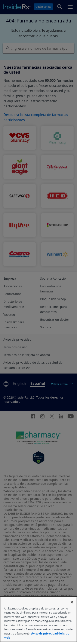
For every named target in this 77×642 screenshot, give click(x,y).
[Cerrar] (72, 602)
